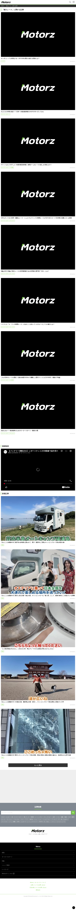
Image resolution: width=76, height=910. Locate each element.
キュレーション (38, 819)
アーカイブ (54, 819)
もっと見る (38, 765)
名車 (12, 380)
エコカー (8, 817)
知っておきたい (64, 819)
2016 (18, 821)
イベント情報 (12, 821)
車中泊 (31, 819)
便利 (73, 817)
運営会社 (38, 890)
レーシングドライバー (33, 821)
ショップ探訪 (6, 865)
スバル (58, 817)
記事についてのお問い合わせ (38, 885)
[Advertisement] (38, 787)
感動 (62, 817)
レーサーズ (5, 869)
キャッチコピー (47, 817)
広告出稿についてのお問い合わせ (38, 887)
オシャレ (3, 819)
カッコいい (9, 819)
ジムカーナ (23, 821)
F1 (59, 819)
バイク (3, 61)
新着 (3, 852)
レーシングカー (39, 817)
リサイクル (16, 819)
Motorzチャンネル (7, 873)
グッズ (58, 821)
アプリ (26, 819)
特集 (12, 167)
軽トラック (26, 817)
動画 (66, 817)
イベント (54, 821)
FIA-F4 (40, 821)
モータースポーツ (5, 114)
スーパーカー (4, 821)
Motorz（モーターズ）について (38, 882)
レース (63, 821)
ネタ (69, 817)
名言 (54, 817)
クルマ (12, 220)
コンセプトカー (46, 819)
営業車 (32, 817)
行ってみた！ (47, 821)
